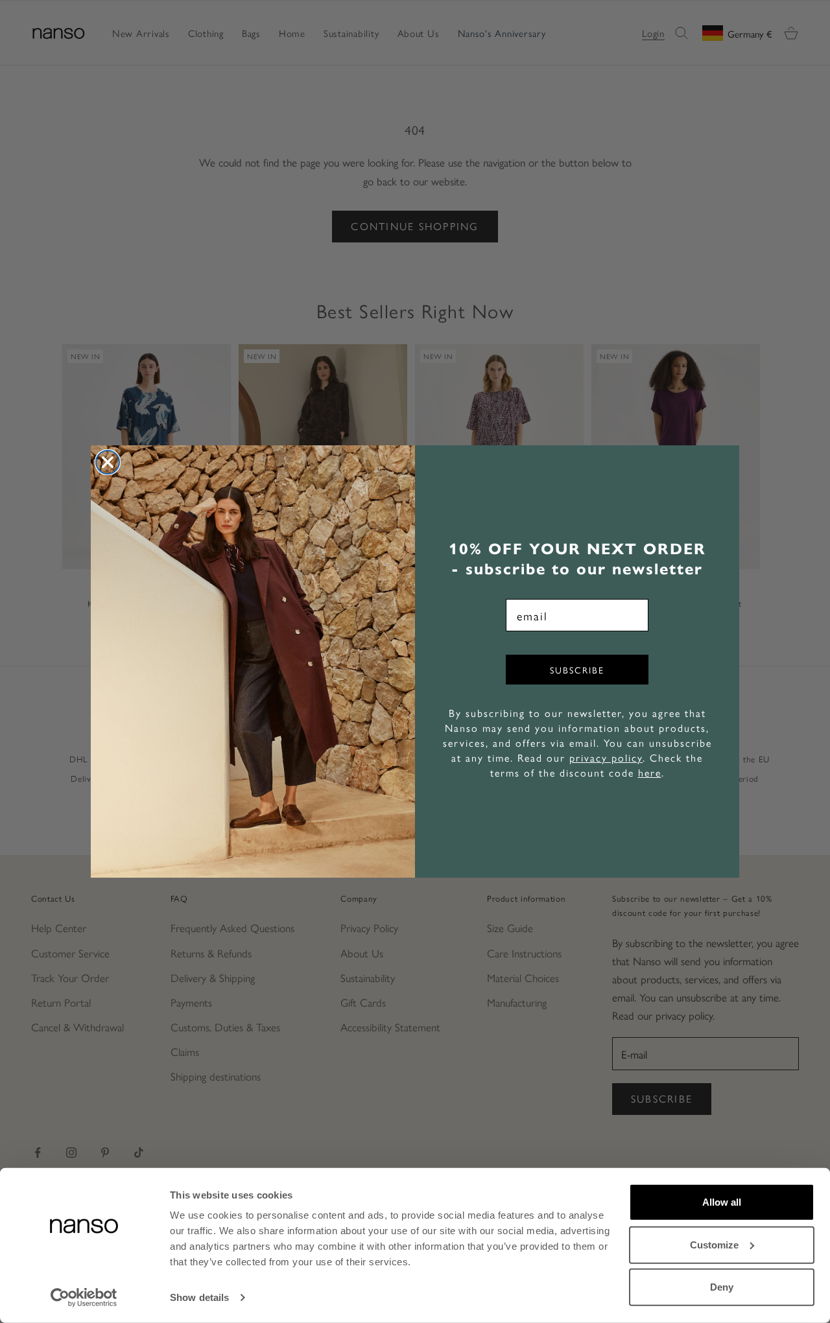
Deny (721, 1287)
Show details (199, 1297)
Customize (714, 1244)
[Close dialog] (107, 462)
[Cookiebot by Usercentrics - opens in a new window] (84, 1297)
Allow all (721, 1202)
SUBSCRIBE (577, 669)
